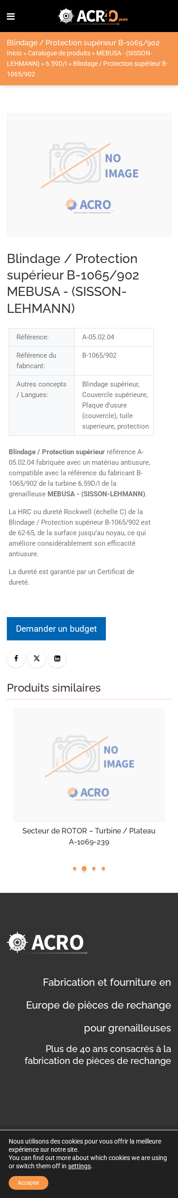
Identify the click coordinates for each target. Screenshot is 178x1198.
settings (79, 1166)
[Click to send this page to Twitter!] (36, 659)
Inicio (14, 53)
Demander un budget (56, 628)
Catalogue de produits (59, 53)
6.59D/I (56, 63)
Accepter (28, 1183)
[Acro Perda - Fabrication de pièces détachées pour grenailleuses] (93, 16)
